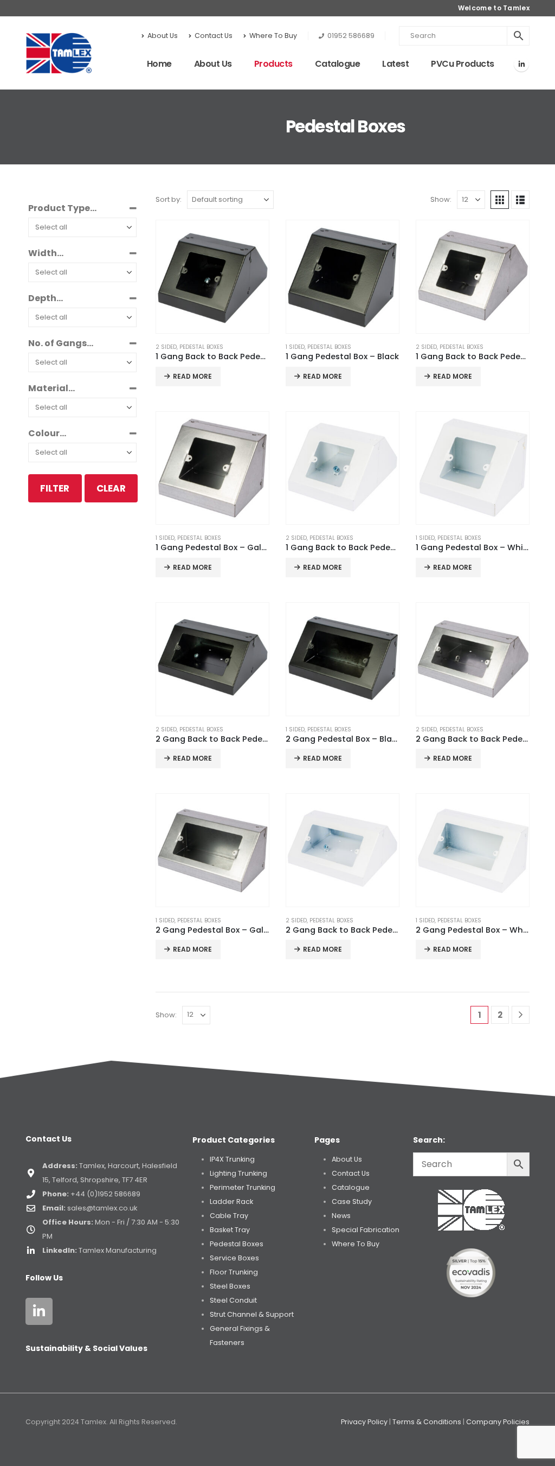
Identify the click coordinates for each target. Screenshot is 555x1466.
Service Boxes (234, 1258)
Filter (54, 488)
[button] (500, 199)
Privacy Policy (364, 1421)
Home (159, 64)
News (341, 1215)
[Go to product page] (212, 276)
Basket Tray (230, 1229)
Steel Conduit (233, 1300)
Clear (111, 488)
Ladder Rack (231, 1201)
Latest (395, 64)
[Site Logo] (58, 53)
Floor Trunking (234, 1272)
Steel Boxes (230, 1286)
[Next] (521, 1015)
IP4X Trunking (232, 1159)
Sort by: (169, 199)
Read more (192, 376)
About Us (162, 35)
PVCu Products (462, 64)
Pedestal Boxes (201, 347)
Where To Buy (273, 35)
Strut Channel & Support (252, 1314)
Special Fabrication (365, 1229)
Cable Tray (229, 1215)
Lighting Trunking (238, 1173)
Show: (440, 199)
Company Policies (498, 1421)
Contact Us (214, 35)
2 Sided (166, 347)
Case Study (352, 1201)
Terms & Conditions (426, 1421)
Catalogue (337, 64)
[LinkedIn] (521, 64)
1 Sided (295, 347)
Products (273, 64)
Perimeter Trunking (242, 1187)
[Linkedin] (39, 1311)
